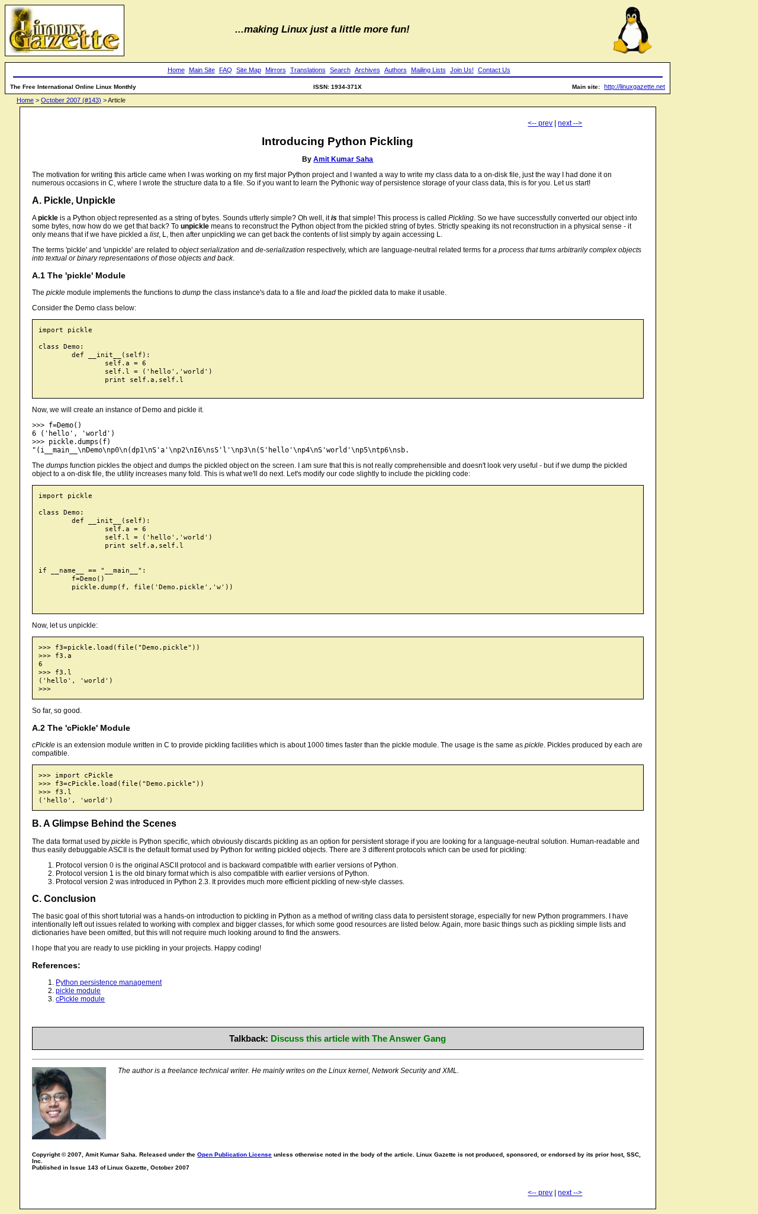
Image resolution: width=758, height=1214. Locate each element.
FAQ (225, 69)
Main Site (202, 69)
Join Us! (462, 69)
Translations (308, 69)
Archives (367, 69)
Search (340, 69)
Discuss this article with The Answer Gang (358, 1038)
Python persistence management (109, 982)
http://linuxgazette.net (634, 86)
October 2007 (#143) (71, 100)
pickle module (78, 991)
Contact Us (494, 69)
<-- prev (540, 123)
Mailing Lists (428, 69)
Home (176, 69)
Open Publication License (234, 1154)
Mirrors (275, 69)
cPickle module (80, 999)
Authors (395, 69)
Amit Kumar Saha (343, 159)
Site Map (248, 69)
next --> (570, 123)
